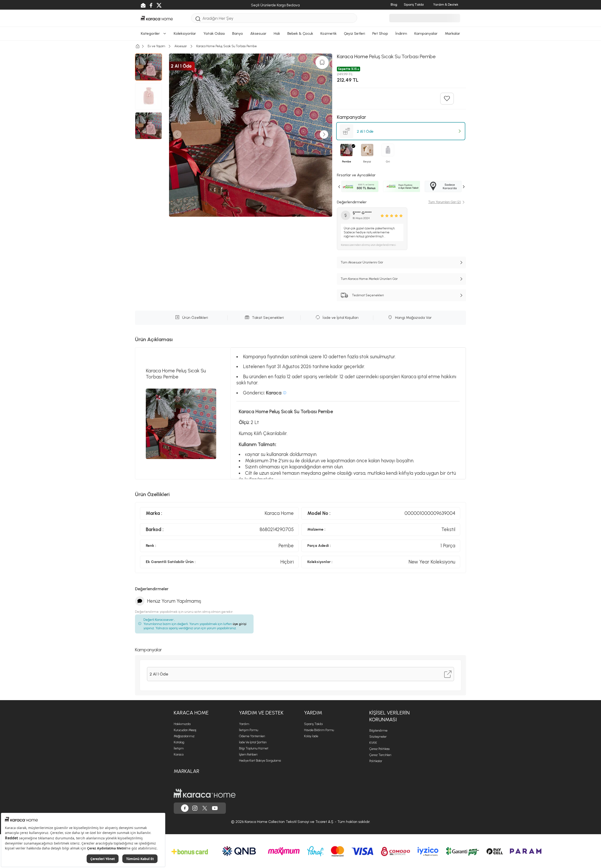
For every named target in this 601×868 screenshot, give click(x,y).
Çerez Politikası (379, 749)
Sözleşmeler (378, 737)
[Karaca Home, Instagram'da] (195, 808)
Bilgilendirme (378, 731)
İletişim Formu (248, 730)
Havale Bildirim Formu (319, 730)
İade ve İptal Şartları (253, 742)
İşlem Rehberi (248, 754)
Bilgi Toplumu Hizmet (253, 748)
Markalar (186, 771)
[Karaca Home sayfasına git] (204, 793)
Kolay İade (311, 736)
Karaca (178, 754)
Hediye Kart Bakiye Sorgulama (260, 761)
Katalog (179, 742)
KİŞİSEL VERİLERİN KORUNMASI (389, 716)
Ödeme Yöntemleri (252, 736)
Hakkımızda (182, 724)
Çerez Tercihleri (380, 755)
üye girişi (240, 624)
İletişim (179, 748)
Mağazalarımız (184, 736)
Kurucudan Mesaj (185, 730)
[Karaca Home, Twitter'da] (204, 808)
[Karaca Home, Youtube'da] (215, 808)
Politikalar (375, 761)
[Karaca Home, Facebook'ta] (185, 808)
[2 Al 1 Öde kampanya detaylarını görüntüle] (447, 674)
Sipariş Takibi (313, 724)
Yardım (244, 724)
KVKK (373, 743)
